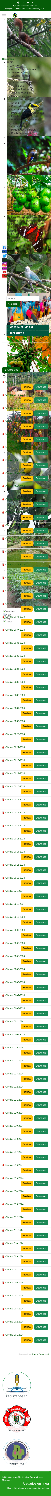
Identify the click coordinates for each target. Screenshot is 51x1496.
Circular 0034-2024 (15, 669)
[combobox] (23, 298)
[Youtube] (28, 2)
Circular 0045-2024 (15, 538)
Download (41, 387)
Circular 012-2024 (14, 1217)
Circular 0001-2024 (15, 1034)
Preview (27, 387)
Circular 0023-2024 (15, 760)
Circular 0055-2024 (15, 421)
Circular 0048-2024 (15, 499)
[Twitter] (23, 2)
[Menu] (4, 15)
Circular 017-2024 (14, 1152)
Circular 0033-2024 (15, 682)
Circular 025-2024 (14, 1047)
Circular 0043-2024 (15, 564)
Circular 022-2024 (14, 1087)
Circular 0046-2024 (15, 525)
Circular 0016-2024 (15, 825)
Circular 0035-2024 (15, 656)
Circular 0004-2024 (15, 995)
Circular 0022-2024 (15, 773)
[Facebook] (18, 2)
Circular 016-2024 (14, 1165)
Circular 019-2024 (14, 1126)
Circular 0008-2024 (15, 943)
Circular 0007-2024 (15, 956)
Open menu (8, 59)
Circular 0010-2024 (15, 917)
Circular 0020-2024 (15, 786)
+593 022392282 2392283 (26, 6)
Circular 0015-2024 (15, 838)
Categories (12, 370)
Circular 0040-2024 (15, 603)
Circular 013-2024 (14, 1204)
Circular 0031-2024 (15, 708)
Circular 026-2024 (14, 891)
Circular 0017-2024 (15, 812)
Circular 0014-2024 (15, 852)
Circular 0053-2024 (15, 447)
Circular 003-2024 (14, 1308)
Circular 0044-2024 (15, 551)
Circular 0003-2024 (15, 1008)
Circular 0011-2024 (15, 904)
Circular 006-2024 (14, 1282)
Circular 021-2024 (14, 1100)
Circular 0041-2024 (15, 590)
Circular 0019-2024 (15, 799)
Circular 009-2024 (14, 1256)
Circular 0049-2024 (15, 486)
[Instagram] (33, 2)
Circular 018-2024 (14, 1139)
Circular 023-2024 (14, 1073)
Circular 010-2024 (14, 1243)
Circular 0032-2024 (15, 695)
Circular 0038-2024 (15, 617)
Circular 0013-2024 (15, 865)
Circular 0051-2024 (15, 473)
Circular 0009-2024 (15, 930)
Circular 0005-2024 (15, 982)
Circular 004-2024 (14, 1295)
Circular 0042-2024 (15, 577)
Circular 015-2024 (14, 1178)
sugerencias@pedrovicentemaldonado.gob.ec (26, 9)
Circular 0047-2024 (15, 512)
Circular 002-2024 (14, 1021)
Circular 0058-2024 (15, 395)
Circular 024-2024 (14, 1060)
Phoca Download (40, 1354)
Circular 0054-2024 (15, 434)
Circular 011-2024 (14, 1230)
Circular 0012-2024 (15, 878)
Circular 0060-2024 (15, 382)
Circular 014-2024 (14, 1191)
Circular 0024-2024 (15, 747)
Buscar (14, 304)
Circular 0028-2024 (15, 734)
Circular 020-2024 (14, 1113)
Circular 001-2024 (14, 1335)
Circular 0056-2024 (15, 408)
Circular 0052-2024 (15, 460)
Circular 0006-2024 (15, 969)
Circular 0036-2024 (15, 643)
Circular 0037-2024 (15, 630)
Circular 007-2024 (14, 1269)
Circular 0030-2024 (15, 721)
